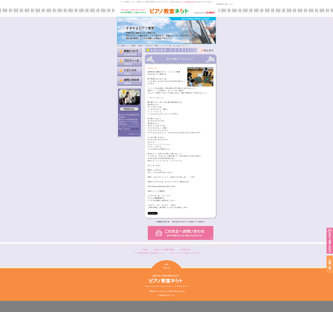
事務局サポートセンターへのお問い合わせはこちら (167, 291)
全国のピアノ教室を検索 (164, 250)
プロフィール (135, 134)
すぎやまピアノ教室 (151, 45)
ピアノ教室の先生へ (149, 253)
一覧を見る (207, 50)
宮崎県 (133, 45)
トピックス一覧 (166, 45)
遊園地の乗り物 (163, 222)
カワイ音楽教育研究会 (188, 2)
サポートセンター (185, 253)
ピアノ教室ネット (123, 45)
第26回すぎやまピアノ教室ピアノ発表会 (188, 222)
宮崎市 (140, 45)
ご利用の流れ (185, 250)
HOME (145, 250)
